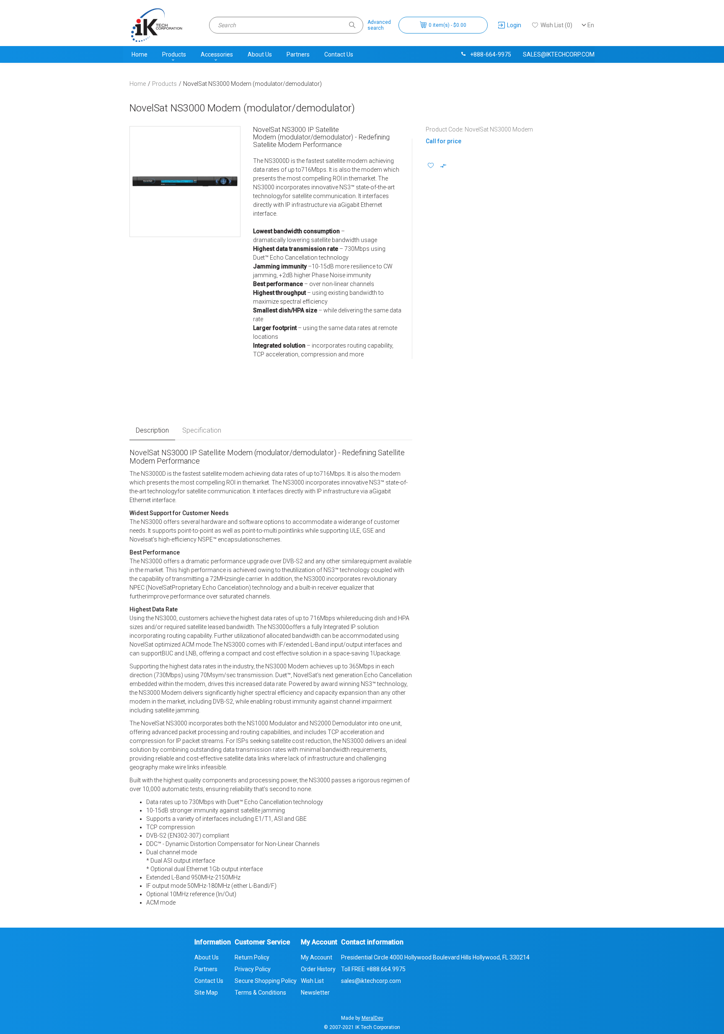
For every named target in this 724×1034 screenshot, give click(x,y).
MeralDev (372, 1018)
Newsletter (315, 992)
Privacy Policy (253, 969)
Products (174, 54)
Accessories (217, 54)
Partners (298, 54)
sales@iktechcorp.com (559, 54)
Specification (201, 430)
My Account (316, 957)
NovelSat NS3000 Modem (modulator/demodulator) (252, 83)
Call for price (443, 141)
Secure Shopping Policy (266, 980)
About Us (260, 54)
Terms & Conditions (260, 992)
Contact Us (338, 54)
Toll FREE (373, 969)
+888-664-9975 (490, 54)
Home (139, 54)
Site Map (206, 992)
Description (152, 430)
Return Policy (252, 957)
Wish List (312, 980)
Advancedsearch (379, 25)
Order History (318, 969)
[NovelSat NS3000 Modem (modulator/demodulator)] (184, 181)
